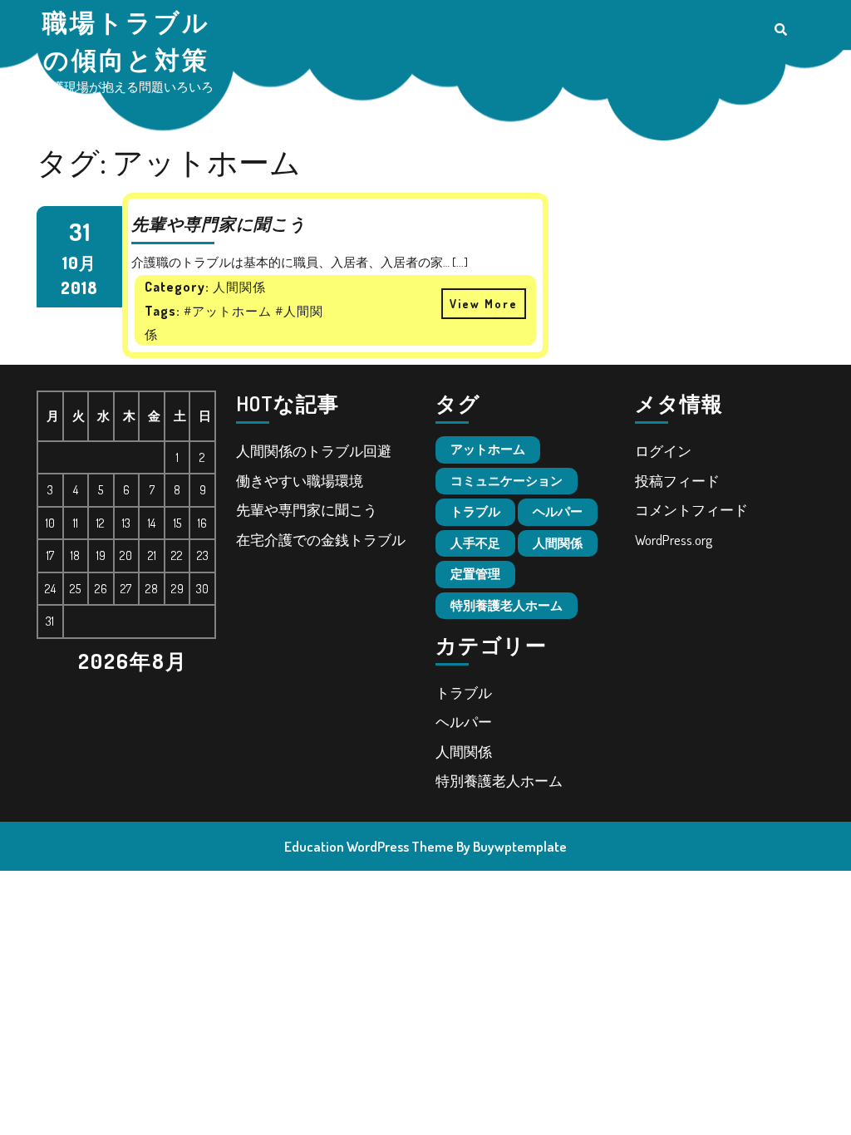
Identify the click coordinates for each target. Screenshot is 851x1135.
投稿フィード (677, 480)
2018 (79, 287)
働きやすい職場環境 (299, 480)
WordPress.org (673, 539)
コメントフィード (691, 509)
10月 (79, 262)
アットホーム (487, 449)
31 (79, 231)
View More (479, 299)
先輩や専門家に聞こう (306, 509)
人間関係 (558, 543)
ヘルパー (558, 511)
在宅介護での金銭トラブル (321, 539)
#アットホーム (228, 311)
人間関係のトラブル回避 (313, 450)
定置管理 (475, 574)
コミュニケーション (506, 481)
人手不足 (475, 543)
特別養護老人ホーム (506, 605)
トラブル (475, 511)
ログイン (663, 450)
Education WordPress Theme (369, 846)
